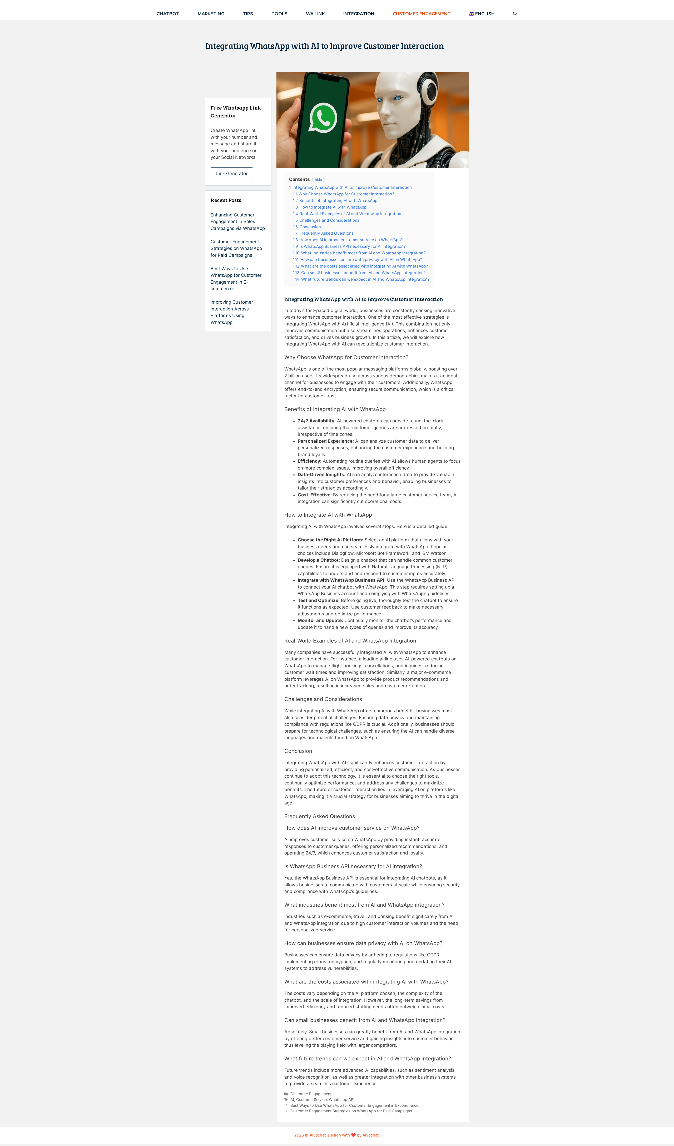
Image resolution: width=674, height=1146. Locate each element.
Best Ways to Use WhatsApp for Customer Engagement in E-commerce (354, 1105)
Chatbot (168, 13)
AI (292, 1099)
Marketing (211, 13)
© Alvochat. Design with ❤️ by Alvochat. (342, 1135)
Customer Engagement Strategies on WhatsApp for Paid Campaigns (351, 1111)
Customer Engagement (422, 13)
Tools (279, 13)
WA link (315, 13)
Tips (248, 13)
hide (318, 179)
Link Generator (231, 173)
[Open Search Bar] (515, 14)
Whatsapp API (341, 1099)
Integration (358, 13)
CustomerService (311, 1099)
